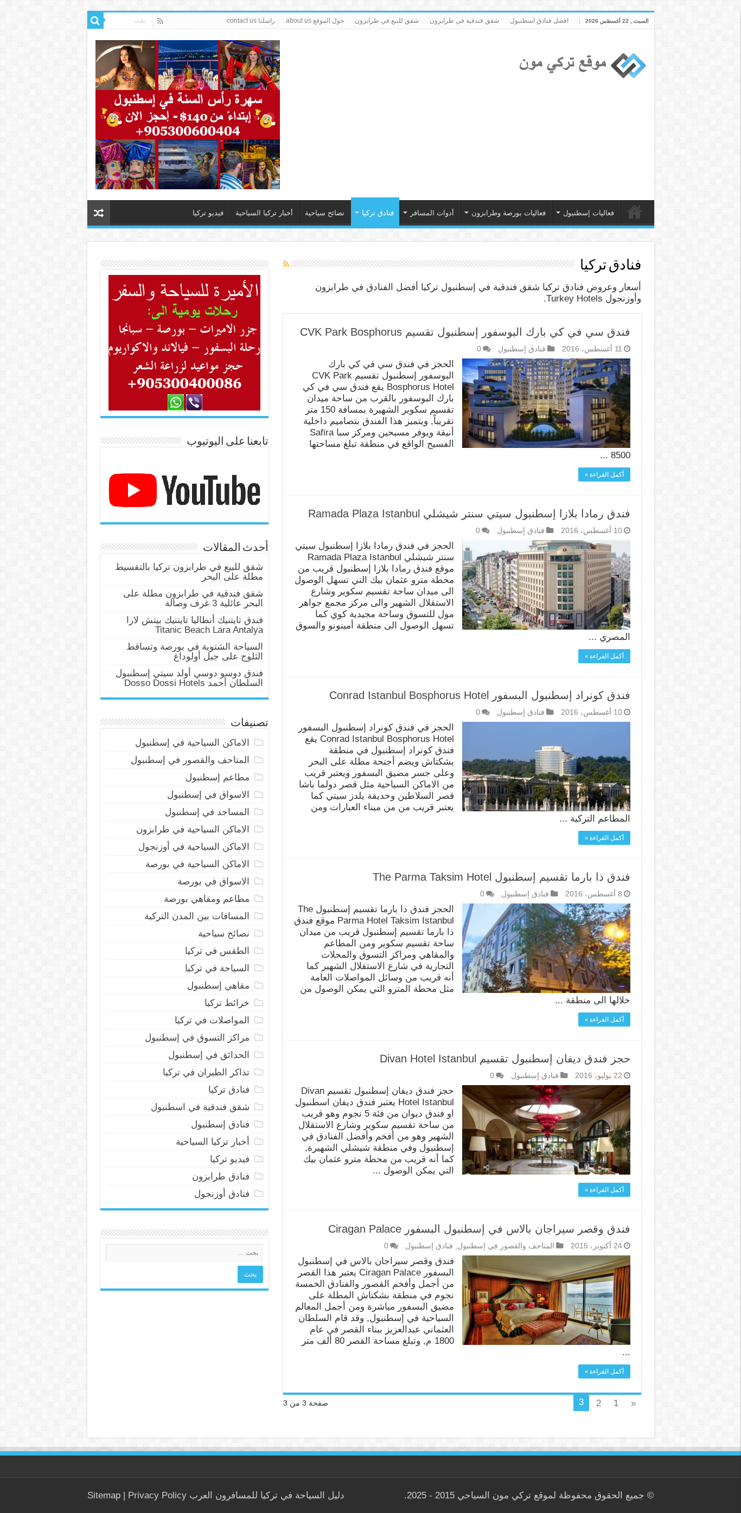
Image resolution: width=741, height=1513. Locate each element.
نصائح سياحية (324, 213)
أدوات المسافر (432, 213)
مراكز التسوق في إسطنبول (197, 1038)
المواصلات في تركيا (212, 1020)
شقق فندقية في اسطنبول (200, 1107)
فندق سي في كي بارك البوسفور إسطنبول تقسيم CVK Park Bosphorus (465, 332)
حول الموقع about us (315, 20)
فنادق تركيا (378, 213)
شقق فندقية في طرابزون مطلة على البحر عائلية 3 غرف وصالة (193, 598)
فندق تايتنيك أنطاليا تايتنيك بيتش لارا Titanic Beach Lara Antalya (194, 625)
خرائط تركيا (227, 1003)
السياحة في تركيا (635, 211)
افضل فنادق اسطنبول (539, 20)
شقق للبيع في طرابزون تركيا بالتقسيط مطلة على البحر (189, 572)
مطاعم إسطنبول (218, 777)
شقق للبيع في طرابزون (387, 20)
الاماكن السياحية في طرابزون (193, 829)
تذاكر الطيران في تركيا (206, 1072)
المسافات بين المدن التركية (197, 916)
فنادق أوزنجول (222, 1194)
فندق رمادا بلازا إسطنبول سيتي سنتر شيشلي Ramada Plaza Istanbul (469, 514)
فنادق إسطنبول (522, 348)
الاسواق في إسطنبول (208, 795)
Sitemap (103, 1495)
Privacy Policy (157, 1495)
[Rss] (160, 21)
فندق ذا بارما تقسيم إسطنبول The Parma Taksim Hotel (501, 877)
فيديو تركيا (208, 213)
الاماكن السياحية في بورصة (197, 864)
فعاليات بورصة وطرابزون (508, 213)
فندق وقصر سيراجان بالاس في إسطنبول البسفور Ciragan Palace (479, 1229)
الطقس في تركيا (217, 951)
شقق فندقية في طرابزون (464, 20)
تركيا (269, 1495)
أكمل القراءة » (604, 474)
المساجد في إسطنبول (207, 812)
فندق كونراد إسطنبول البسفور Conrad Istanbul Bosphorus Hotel (479, 695)
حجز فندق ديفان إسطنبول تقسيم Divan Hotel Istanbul (505, 1059)
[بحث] (95, 20)
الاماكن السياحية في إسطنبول (192, 743)
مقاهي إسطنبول (218, 985)
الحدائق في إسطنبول (209, 1055)
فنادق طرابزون (221, 1176)
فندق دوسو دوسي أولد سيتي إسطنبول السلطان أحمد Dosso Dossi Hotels (189, 678)
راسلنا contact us (251, 20)
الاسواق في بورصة (213, 881)
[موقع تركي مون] (581, 64)
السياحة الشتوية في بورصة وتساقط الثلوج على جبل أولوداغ (194, 652)
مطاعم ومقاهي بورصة (207, 899)
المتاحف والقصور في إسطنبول (505, 1245)
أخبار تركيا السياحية (264, 213)
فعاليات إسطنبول (588, 213)
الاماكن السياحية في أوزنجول (194, 847)
